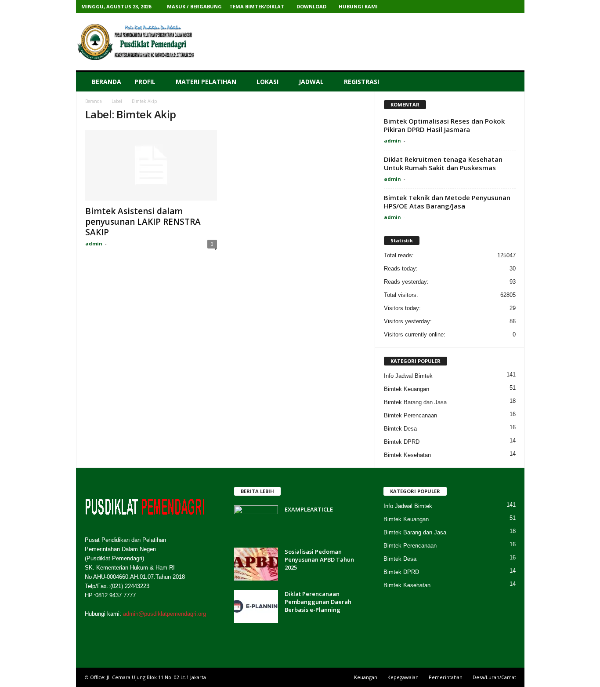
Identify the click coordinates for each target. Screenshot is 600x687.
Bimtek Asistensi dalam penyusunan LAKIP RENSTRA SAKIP (143, 221)
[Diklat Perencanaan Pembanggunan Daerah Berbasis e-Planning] (256, 606)
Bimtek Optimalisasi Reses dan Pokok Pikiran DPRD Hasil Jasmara (444, 125)
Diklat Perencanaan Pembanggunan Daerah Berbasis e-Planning (318, 602)
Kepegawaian (403, 677)
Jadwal (311, 81)
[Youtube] (512, 6)
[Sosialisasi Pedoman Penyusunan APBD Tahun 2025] (256, 564)
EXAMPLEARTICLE (309, 509)
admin (93, 243)
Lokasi (267, 81)
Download (311, 6)
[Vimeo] (485, 6)
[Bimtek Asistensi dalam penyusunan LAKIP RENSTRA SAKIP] (151, 165)
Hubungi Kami (358, 6)
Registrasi (361, 81)
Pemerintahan (446, 677)
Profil (144, 81)
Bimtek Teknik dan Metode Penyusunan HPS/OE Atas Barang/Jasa (447, 201)
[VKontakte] (499, 6)
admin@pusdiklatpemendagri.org (164, 613)
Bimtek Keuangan (406, 389)
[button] (511, 81)
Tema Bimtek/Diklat (256, 6)
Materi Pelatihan (206, 81)
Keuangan (365, 677)
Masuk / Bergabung (194, 6)
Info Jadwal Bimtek (408, 376)
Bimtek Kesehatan (407, 455)
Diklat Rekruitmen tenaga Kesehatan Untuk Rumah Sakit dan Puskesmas (443, 163)
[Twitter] (471, 6)
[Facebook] (458, 6)
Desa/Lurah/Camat (494, 677)
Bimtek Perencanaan (410, 415)
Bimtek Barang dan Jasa (415, 402)
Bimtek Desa (400, 428)
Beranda (106, 81)
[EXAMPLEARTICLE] (256, 521)
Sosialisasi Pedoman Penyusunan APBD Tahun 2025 (319, 559)
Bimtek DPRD (401, 442)
